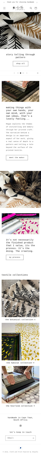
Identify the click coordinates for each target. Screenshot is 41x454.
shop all (20, 64)
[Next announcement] (37, 2)
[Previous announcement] (4, 2)
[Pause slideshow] (38, 73)
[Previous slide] (14, 73)
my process (14, 257)
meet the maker (17, 158)
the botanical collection (19, 320)
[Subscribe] (33, 438)
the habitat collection (19, 363)
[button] (4, 8)
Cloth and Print (16, 452)
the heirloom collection (19, 406)
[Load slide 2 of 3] (20, 73)
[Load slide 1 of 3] (18, 73)
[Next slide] (26, 73)
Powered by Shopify (30, 452)
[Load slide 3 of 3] (23, 73)
